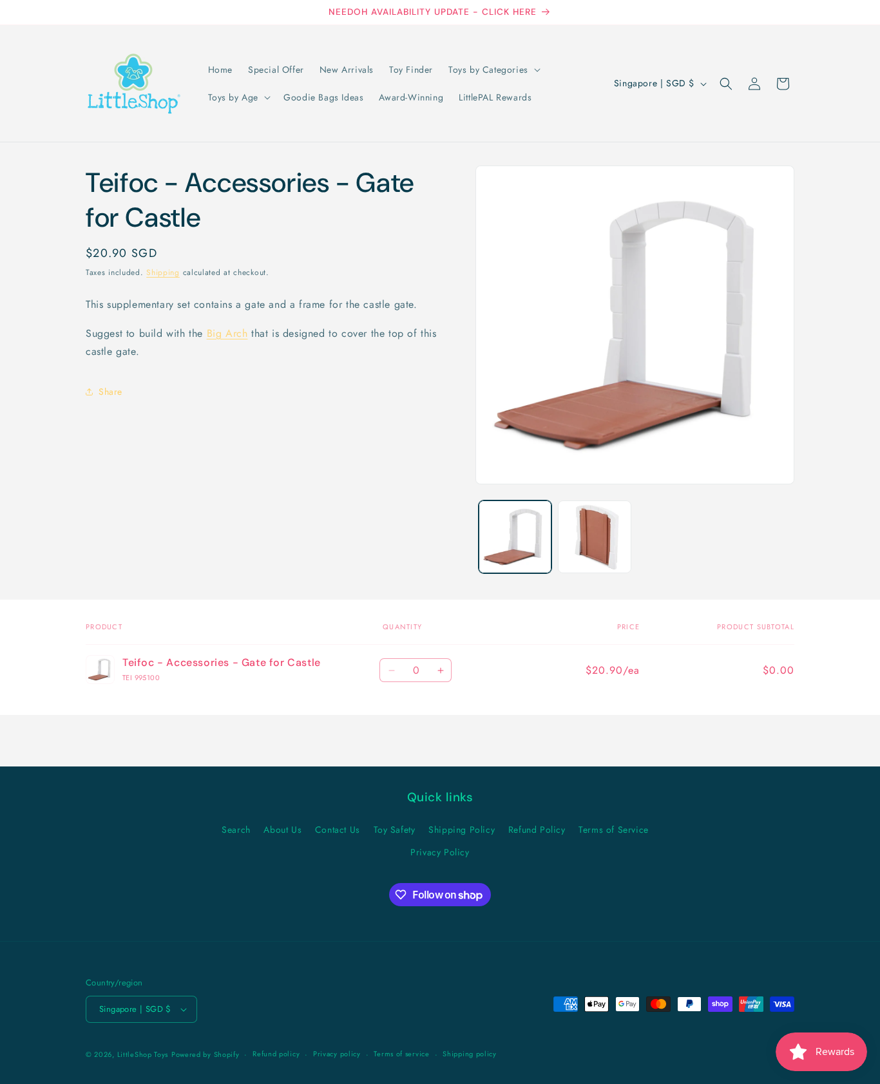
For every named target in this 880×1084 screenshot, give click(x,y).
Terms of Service (614, 829)
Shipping (163, 272)
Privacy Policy (439, 852)
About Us (282, 829)
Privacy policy (337, 1054)
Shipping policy (470, 1054)
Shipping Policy (461, 829)
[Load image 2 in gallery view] (594, 536)
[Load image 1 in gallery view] (515, 536)
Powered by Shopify (205, 1054)
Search (236, 829)
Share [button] (110, 391)
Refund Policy (537, 829)
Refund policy (276, 1054)
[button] (493, 69)
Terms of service (401, 1054)
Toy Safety (395, 829)
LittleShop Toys (143, 1054)
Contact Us (337, 829)
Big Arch (227, 332)
